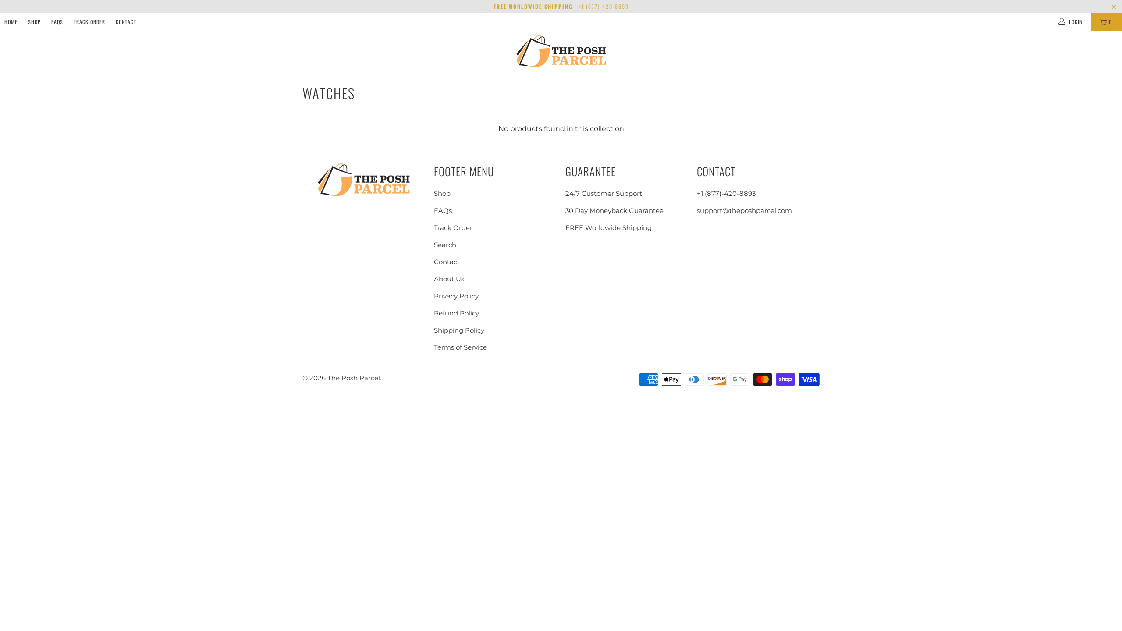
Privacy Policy (456, 296)
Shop (34, 21)
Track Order (89, 21)
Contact (126, 21)
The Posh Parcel (353, 378)
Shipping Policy (459, 330)
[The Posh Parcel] (561, 51)
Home (11, 21)
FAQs (57, 21)
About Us (449, 279)
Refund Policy (456, 313)
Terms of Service (460, 347)
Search (445, 245)
